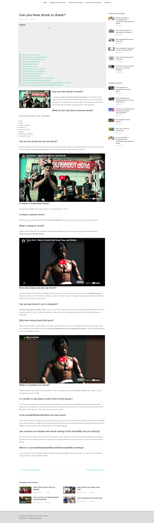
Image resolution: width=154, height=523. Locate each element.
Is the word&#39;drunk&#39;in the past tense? (36, 80)
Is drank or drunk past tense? (31, 62)
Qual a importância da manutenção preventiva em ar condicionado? (125, 100)
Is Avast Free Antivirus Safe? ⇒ (95, 470)
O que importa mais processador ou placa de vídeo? (123, 89)
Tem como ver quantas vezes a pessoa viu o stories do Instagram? (125, 67)
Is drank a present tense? (29, 64)
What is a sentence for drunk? (31, 75)
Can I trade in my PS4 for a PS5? (89, 498)
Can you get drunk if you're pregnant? (33, 71)
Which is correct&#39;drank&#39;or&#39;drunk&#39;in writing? (42, 85)
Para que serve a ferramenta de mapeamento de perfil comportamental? (125, 110)
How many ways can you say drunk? (33, 69)
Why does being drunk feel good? (32, 73)
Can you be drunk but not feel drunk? (33, 59)
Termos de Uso (23, 518)
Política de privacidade (35, 518)
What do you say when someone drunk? (34, 57)
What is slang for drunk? (29, 66)
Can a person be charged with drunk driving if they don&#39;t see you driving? (46, 82)
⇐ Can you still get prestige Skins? (29, 470)
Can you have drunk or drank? (31, 55)
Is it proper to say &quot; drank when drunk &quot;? (38, 78)
